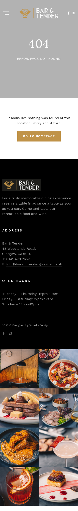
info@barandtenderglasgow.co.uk (34, 264)
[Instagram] (10, 333)
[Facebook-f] (3, 333)
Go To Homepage (39, 136)
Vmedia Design (39, 325)
